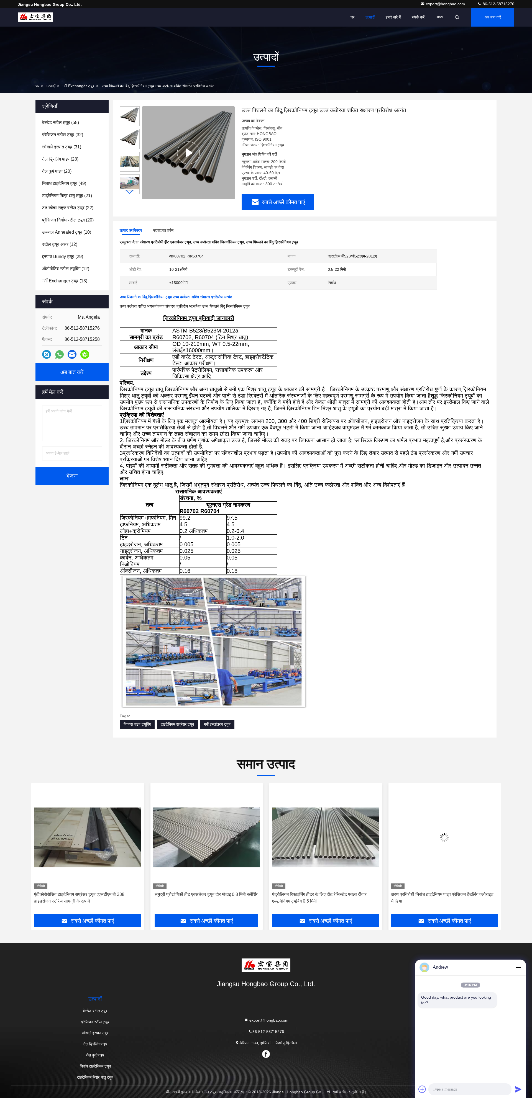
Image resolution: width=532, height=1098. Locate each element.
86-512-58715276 (498, 4)
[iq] (84, 354)
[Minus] (518, 967)
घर (352, 17)
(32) (62, 134)
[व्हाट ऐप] (59, 354)
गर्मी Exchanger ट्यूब (78, 86)
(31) (61, 147)
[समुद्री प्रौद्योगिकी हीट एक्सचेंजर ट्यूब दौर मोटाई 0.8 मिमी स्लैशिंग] (87, 837)
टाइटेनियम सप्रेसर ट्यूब (177, 724)
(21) (67, 195)
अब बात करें (493, 17)
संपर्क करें (418, 17)
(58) (60, 122)
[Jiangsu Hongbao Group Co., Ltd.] (35, 17)
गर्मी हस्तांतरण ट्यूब (217, 724)
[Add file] (422, 1089)
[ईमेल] (72, 354)
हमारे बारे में (393, 17)
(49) (64, 183)
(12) (59, 244)
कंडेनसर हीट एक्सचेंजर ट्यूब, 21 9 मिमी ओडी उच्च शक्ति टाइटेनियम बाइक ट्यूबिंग (436, 897)
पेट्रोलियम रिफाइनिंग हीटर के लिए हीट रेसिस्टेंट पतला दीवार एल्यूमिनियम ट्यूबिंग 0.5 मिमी (200, 897)
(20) (56, 171)
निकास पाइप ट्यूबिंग (137, 724)
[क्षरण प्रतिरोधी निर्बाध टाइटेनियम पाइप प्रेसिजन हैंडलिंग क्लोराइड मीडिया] (325, 837)
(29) (62, 256)
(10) (66, 232)
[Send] (518, 1089)
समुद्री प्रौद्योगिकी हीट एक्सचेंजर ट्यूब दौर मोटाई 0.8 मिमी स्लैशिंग (87, 894)
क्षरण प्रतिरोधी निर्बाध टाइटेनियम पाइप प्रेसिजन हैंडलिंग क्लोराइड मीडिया (323, 897)
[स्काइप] (46, 354)
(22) (67, 207)
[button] (130, 192)
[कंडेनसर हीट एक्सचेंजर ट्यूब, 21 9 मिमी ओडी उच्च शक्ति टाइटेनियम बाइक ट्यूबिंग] (444, 837)
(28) (60, 159)
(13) (64, 281)
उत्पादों (370, 17)
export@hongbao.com (446, 4)
